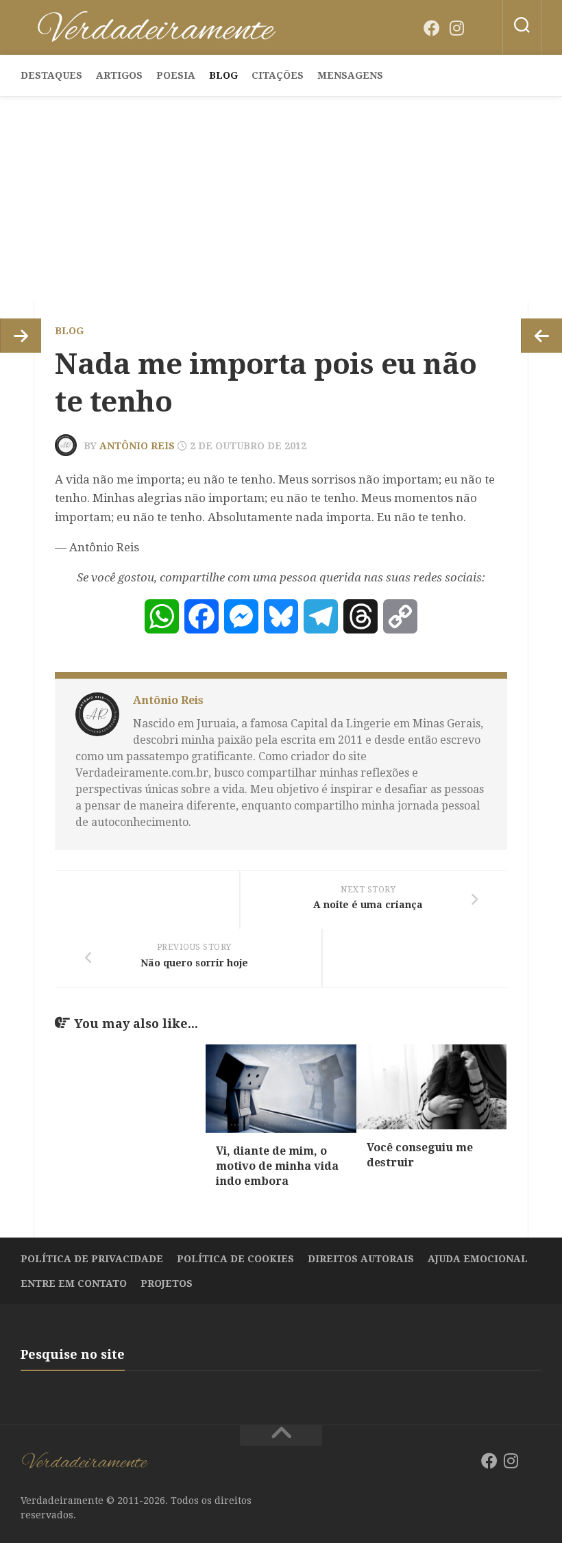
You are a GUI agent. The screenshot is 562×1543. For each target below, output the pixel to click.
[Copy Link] (400, 616)
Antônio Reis (137, 445)
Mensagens (350, 75)
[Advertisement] (281, 199)
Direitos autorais (361, 1258)
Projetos (166, 1283)
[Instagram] (456, 28)
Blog (223, 75)
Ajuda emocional (478, 1258)
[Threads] (360, 616)
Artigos (119, 75)
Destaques (51, 75)
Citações (278, 75)
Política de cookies (235, 1258)
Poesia (175, 75)
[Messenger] (241, 616)
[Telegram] (321, 616)
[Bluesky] (481, 28)
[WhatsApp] (162, 616)
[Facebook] (432, 28)
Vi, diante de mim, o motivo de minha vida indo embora (277, 1166)
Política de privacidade (92, 1258)
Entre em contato (74, 1283)
